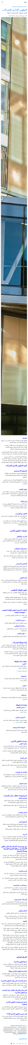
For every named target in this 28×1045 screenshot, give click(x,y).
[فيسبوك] (26, 1043)
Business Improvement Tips (19, 6)
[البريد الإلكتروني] (11, 1043)
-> (26, 735)
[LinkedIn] (20, 1043)
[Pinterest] (14, 1043)
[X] (23, 1043)
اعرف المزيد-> (23, 712)
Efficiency (17, 1029)
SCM (15, 1030)
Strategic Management (22, 1032)
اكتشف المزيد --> (18, 722)
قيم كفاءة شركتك (22, 671)
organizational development (10, 1032)
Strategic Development (7, 1030)
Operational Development (9, 1029)
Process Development (22, 1030)
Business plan (23, 1029)
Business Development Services (10, 1027)
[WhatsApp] (17, 1043)
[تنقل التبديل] (2, 2)
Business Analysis (21, 1027)
